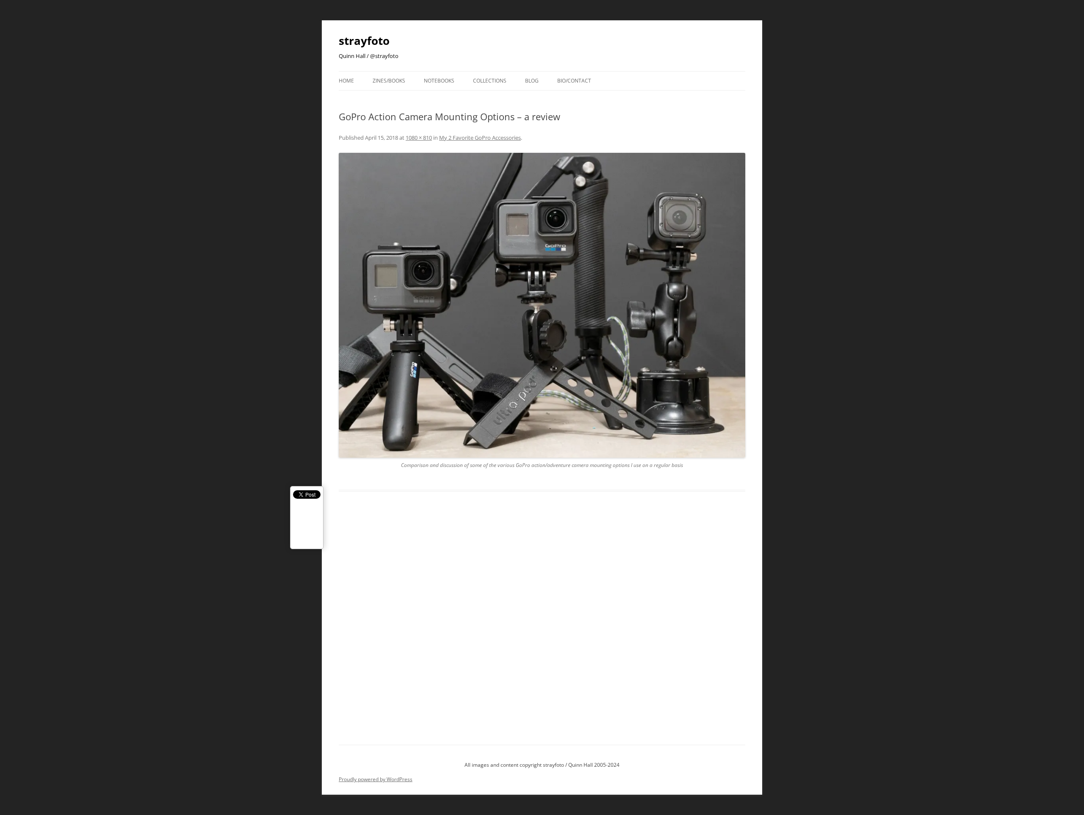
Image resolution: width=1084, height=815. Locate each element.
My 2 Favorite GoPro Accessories (480, 137)
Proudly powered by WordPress (375, 779)
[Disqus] (542, 628)
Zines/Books (389, 80)
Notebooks (439, 80)
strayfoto (364, 40)
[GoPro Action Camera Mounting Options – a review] (542, 305)
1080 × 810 (419, 137)
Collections (489, 80)
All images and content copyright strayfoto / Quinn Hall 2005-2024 (542, 764)
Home (346, 80)
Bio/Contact (574, 80)
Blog (532, 80)
